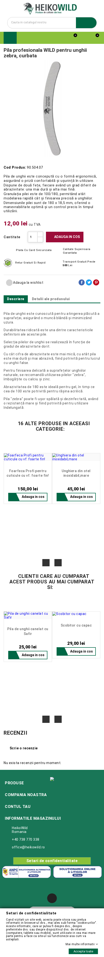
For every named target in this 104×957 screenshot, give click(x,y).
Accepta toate (83, 951)
